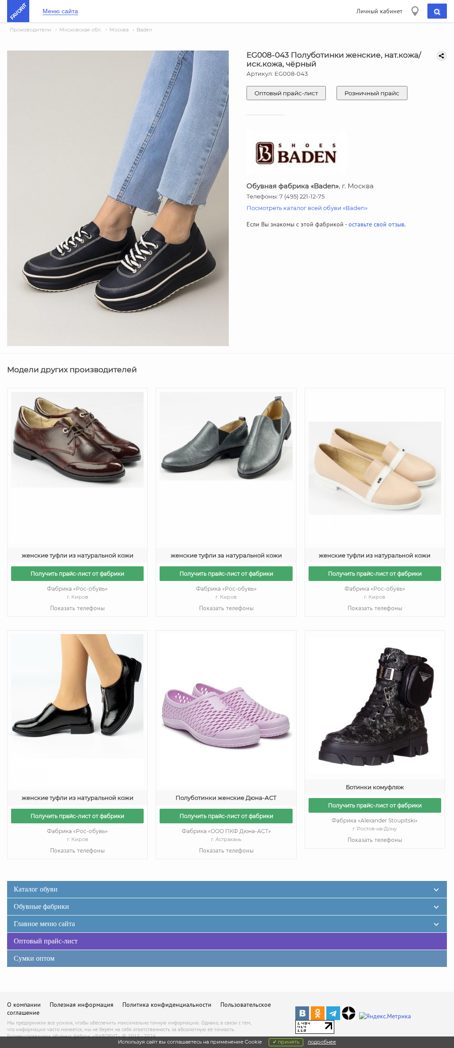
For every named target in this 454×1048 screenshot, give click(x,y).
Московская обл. (80, 30)
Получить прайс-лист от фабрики (77, 573)
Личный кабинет (379, 11)
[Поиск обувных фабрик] (437, 11)
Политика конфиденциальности (166, 1005)
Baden (144, 30)
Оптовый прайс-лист (286, 93)
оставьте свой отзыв (376, 224)
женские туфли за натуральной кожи (226, 555)
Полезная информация (82, 1005)
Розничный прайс (371, 93)
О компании (24, 1005)
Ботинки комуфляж (375, 787)
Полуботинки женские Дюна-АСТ (226, 797)
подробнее (322, 1042)
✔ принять (286, 1042)
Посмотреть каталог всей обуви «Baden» (307, 207)
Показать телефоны (77, 608)
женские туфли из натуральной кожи (77, 555)
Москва (119, 30)
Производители (30, 30)
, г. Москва (310, 186)
